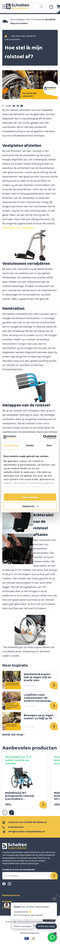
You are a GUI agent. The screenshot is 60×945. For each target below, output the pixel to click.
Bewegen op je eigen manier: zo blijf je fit (38, 717)
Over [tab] (49, 445)
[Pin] (26, 938)
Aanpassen (28, 506)
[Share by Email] (13, 106)
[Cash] (33, 938)
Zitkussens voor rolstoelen (18, 228)
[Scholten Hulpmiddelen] (17, 7)
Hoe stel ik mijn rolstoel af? (23, 36)
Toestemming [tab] (11, 445)
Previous (4, 812)
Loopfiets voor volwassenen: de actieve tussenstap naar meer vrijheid (37, 697)
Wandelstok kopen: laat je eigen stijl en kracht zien (37, 677)
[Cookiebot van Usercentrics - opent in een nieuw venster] (43, 437)
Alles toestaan (30, 497)
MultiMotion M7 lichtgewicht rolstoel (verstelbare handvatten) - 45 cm (19, 795)
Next (11, 812)
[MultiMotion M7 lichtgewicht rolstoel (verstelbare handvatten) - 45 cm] (22, 778)
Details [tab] (30, 445)
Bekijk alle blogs (12, 735)
